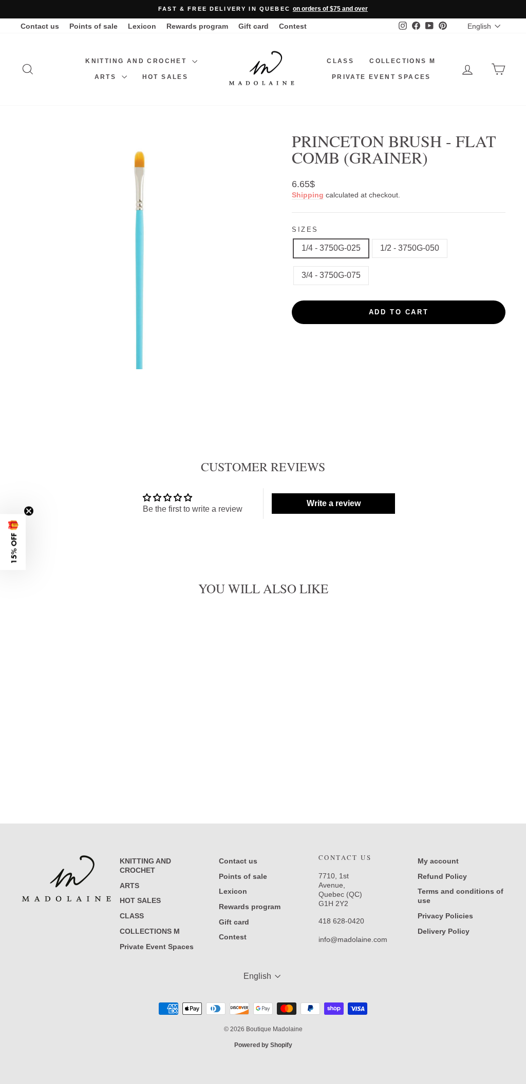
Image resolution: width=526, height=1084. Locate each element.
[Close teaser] (29, 511)
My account (438, 861)
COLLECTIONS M (402, 61)
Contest (293, 26)
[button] (13, 542)
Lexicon (142, 26)
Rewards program (197, 26)
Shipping (308, 195)
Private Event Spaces (381, 77)
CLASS (340, 61)
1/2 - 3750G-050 (409, 248)
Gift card (253, 26)
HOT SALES (165, 77)
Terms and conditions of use (460, 896)
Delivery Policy (443, 931)
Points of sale (93, 26)
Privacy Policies (445, 916)
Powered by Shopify (263, 1045)
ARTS (107, 77)
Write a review (334, 503)
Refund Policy (442, 876)
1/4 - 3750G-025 (331, 248)
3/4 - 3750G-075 (331, 275)
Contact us (40, 26)
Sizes (305, 229)
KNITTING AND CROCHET (137, 61)
